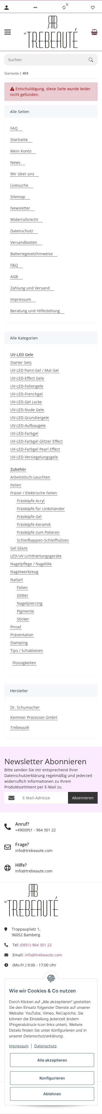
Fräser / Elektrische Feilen (33, 492)
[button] (35, 8)
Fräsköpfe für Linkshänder (41, 508)
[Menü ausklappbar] (7, 32)
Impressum (19, 1046)
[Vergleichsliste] (64, 8)
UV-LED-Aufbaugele (28, 425)
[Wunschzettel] (93, 8)
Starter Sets (21, 362)
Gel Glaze (18, 548)
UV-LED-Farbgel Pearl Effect (35, 449)
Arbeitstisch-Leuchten (30, 477)
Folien (22, 587)
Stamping (19, 642)
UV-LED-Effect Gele (27, 378)
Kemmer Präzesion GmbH (33, 717)
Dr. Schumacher (25, 707)
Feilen (15, 485)
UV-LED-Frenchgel (26, 394)
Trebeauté (19, 727)
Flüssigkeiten (24, 662)
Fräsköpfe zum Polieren (38, 532)
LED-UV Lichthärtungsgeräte (35, 555)
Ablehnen (52, 1093)
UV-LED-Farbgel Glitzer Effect (36, 441)
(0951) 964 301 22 (36, 944)
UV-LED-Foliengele (26, 386)
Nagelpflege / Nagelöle (31, 563)
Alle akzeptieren (52, 1060)
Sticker (23, 619)
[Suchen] (93, 60)
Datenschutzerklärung (24, 775)
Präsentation (21, 634)
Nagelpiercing (29, 603)
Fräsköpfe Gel (29, 516)
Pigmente (25, 611)
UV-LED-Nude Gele (27, 409)
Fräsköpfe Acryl (31, 500)
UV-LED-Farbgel (24, 433)
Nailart (16, 579)
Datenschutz (45, 1046)
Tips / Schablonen (26, 650)
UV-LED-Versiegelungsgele (34, 457)
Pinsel (15, 626)
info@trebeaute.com (43, 954)
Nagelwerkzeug (24, 571)
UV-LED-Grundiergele (29, 417)
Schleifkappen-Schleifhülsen (43, 540)
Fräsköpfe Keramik (34, 524)
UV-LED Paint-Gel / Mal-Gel (34, 370)
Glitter (22, 595)
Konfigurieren (52, 1078)
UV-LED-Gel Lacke (26, 401)
